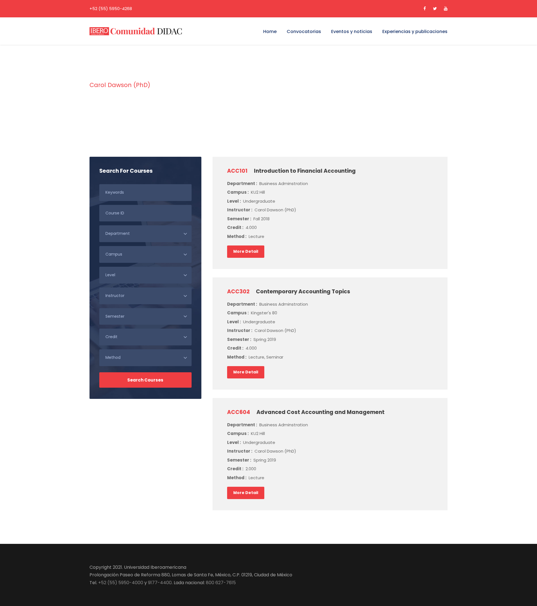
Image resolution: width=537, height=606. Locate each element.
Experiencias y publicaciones (414, 31)
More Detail (245, 251)
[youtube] (445, 8)
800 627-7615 (221, 582)
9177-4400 (160, 582)
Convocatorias (304, 31)
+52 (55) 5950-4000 (120, 582)
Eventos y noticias (351, 31)
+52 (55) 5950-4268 (111, 8)
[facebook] (424, 8)
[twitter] (435, 8)
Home (270, 31)
